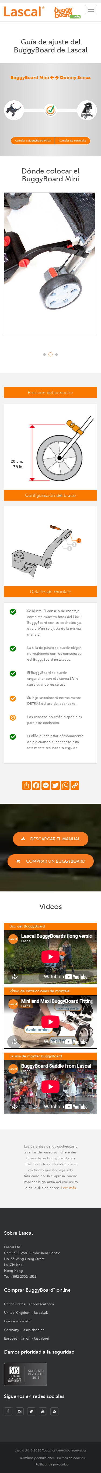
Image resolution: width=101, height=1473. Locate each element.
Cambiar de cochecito (72, 140)
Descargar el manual (55, 838)
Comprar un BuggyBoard (55, 861)
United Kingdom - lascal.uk (26, 1313)
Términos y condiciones (36, 1458)
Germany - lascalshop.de (24, 1330)
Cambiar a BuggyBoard (33, 140)
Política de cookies (71, 1458)
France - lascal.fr (17, 1321)
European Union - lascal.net (26, 1338)
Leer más (68, 1188)
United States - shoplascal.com (29, 1304)
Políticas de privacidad (52, 1464)
